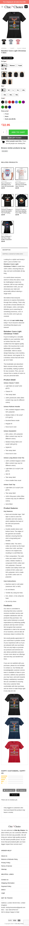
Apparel (4, 48)
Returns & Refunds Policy (9, 859)
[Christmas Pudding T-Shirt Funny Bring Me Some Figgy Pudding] (21, 200)
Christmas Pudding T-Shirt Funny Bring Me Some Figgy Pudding (21, 211)
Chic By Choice (19, 830)
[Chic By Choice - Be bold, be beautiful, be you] (14, 6)
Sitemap (4, 869)
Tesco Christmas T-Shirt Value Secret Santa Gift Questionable (7, 184)
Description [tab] (6, 249)
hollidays (4, 151)
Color (3, 98)
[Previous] (3, 25)
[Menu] (2, 7)
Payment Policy (6, 886)
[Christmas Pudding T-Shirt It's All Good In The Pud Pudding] (7, 200)
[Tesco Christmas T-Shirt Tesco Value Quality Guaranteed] (7, 227)
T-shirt (12, 48)
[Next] (25, 25)
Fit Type (4, 61)
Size (2, 86)
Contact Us (4, 879)
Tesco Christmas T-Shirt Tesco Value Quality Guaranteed (6, 238)
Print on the (5, 111)
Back (6, 116)
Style (3, 69)
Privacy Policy (5, 862)
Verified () (22, 790)
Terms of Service (6, 866)
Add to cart (18, 132)
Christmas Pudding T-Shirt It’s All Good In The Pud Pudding (7, 211)
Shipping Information (8, 883)
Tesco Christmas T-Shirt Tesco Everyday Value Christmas (21, 184)
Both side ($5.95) (10, 119)
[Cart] (26, 6)
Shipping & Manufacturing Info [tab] (12, 254)
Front (7, 114)
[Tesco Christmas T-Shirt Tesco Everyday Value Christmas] (21, 174)
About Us (4, 856)
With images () (10, 790)
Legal (3, 893)
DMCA (3, 890)
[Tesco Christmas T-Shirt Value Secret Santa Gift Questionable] (7, 174)
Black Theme (21, 48)
